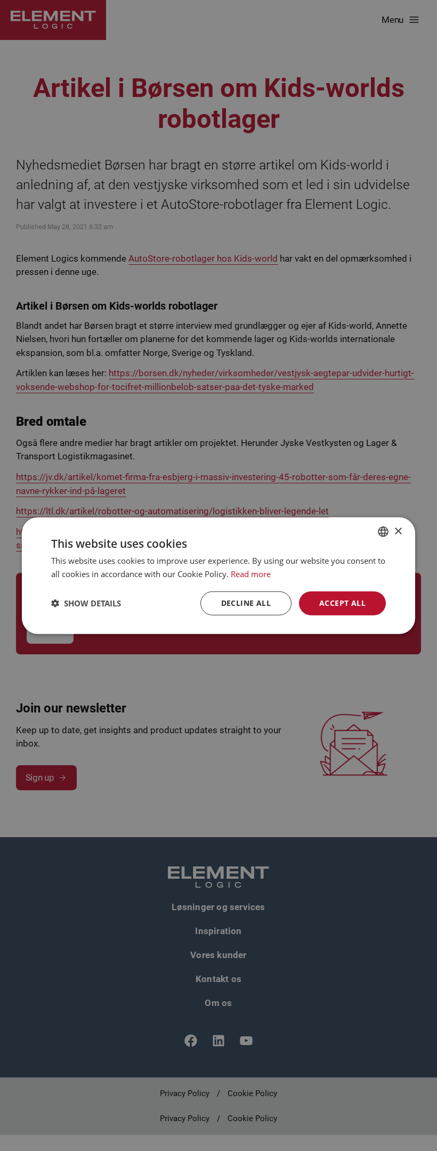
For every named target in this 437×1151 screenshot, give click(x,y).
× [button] (398, 531)
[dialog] (218, 575)
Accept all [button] (342, 603)
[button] (86, 603)
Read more (251, 574)
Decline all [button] (246, 603)
